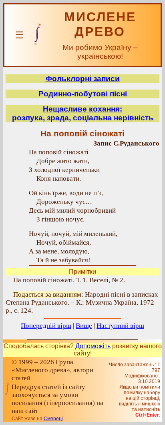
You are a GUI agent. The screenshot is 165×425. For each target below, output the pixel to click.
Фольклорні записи (83, 78)
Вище (84, 325)
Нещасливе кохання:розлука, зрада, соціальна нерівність (82, 113)
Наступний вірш (120, 325)
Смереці (53, 418)
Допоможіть (93, 346)
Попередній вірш (46, 325)
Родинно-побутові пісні (82, 94)
